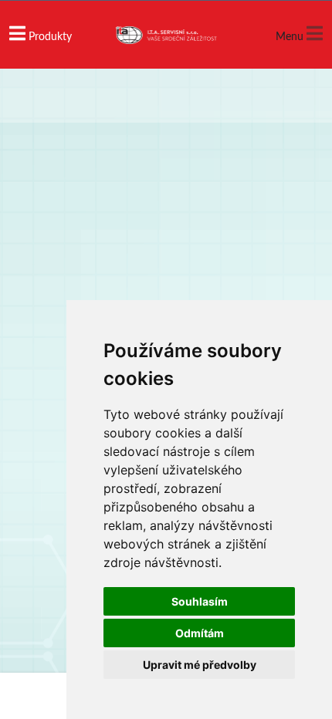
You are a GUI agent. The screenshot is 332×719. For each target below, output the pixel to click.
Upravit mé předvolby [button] (199, 664)
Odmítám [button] (199, 633)
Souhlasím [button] (199, 601)
